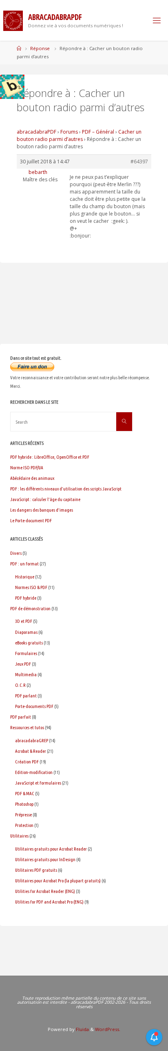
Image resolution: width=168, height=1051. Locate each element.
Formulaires (26, 653)
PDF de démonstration (30, 608)
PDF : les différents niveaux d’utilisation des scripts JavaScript (66, 488)
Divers (16, 553)
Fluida (82, 1029)
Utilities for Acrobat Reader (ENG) (45, 891)
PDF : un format (24, 563)
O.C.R (20, 685)
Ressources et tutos (27, 727)
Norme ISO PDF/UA (26, 467)
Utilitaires (19, 835)
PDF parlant (26, 695)
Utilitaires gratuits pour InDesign (45, 859)
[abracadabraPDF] (13, 20)
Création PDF (27, 761)
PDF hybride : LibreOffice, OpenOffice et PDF (49, 457)
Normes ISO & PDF (31, 587)
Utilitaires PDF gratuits (36, 870)
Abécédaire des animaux (32, 478)
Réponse (40, 48)
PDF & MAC (24, 793)
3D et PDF (23, 621)
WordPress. (107, 1029)
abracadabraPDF (36, 131)
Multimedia (26, 674)
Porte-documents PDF (34, 706)
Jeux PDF (23, 663)
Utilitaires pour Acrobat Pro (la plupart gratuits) (58, 880)
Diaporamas (26, 632)
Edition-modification (34, 772)
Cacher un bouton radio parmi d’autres (79, 135)
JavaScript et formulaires (38, 782)
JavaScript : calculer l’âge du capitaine (45, 499)
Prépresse (23, 814)
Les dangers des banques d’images (41, 509)
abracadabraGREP (31, 740)
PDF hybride (25, 597)
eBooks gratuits (29, 642)
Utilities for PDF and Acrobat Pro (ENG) (49, 901)
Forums (69, 131)
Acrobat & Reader (30, 751)
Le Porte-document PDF (31, 520)
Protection (24, 825)
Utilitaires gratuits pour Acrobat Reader (51, 848)
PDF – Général (98, 131)
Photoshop (24, 804)
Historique (24, 576)
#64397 (139, 161)
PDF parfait (20, 716)
